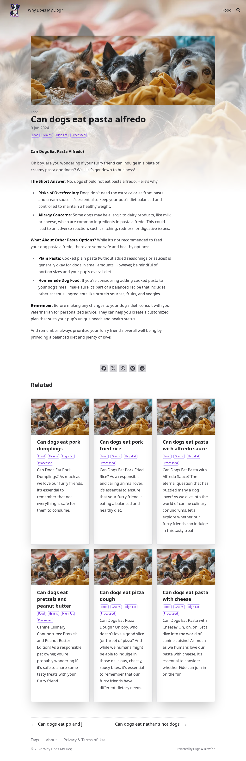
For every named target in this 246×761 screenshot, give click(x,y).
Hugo (196, 749)
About (51, 739)
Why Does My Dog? (45, 10)
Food (34, 112)
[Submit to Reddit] (142, 368)
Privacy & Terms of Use (84, 739)
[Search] (238, 10)
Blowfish (209, 749)
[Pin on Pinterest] (132, 368)
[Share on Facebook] (104, 368)
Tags (35, 739)
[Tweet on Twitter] (113, 368)
